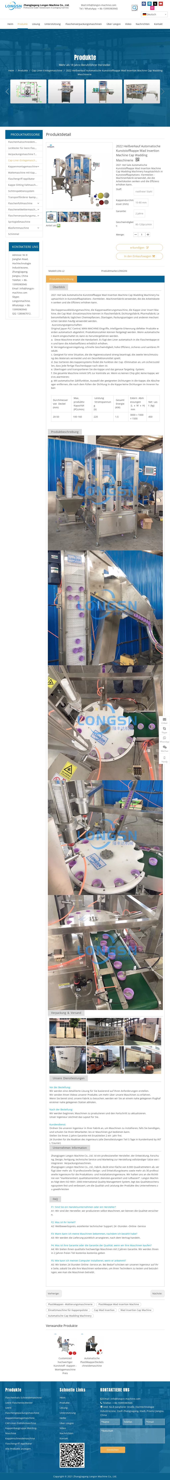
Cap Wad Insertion (104, 1310)
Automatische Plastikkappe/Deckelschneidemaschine (92, 1362)
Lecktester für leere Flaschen (24, 148)
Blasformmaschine (18, 227)
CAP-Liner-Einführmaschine (20, 1423)
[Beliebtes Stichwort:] (135, 8)
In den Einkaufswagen (137, 256)
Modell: (52, 270)
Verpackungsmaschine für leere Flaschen (25, 154)
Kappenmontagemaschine (22, 166)
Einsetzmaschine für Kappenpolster (68, 1310)
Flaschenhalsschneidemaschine (25, 141)
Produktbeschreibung (61, 279)
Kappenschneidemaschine (20, 1438)
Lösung (64, 1407)
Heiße (63, 1418)
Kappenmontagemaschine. (20, 1418)
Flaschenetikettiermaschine (23, 209)
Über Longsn (67, 1423)
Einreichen (113, 1449)
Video (63, 1428)
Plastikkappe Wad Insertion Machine (118, 1304)
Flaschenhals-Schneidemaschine (23, 1397)
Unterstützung (68, 1412)
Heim (62, 1397)
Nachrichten (66, 1433)
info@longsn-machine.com (101, 5)
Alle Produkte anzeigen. (18, 1448)
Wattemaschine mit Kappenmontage (25, 172)
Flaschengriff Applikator (21, 178)
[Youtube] (161, 4)
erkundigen (137, 247)
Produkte (65, 1402)
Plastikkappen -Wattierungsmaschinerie (70, 1304)
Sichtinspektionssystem (21, 191)
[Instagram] (152, 8)
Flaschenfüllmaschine (20, 203)
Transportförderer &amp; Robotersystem (25, 197)
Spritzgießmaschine (19, 221)
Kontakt (64, 1438)
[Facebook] (144, 4)
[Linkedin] (149, 4)
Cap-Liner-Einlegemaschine (23, 160)
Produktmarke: (109, 270)
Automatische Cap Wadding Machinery (69, 1315)
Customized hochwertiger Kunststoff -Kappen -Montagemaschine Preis (65, 1366)
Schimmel (13, 234)
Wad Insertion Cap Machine (136, 1310)
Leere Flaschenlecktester (19, 1402)
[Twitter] (155, 4)
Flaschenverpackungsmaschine (25, 215)
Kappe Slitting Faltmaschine (23, 184)
